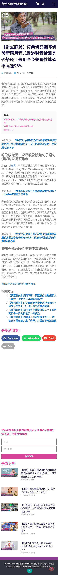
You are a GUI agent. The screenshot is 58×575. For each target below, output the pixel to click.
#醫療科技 (29, 283)
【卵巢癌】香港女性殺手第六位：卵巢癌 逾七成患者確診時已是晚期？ (38, 546)
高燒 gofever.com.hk (14, 4)
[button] (42, 3)
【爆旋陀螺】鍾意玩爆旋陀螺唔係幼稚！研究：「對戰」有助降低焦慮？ (38, 527)
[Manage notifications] (51, 569)
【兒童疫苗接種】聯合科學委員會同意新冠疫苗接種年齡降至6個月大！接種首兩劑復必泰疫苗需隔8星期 (28, 238)
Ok (29, 571)
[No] (54, 567)
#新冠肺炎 (18, 283)
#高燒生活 (6, 283)
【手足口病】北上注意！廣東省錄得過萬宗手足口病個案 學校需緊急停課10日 (38, 508)
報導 (13, 165)
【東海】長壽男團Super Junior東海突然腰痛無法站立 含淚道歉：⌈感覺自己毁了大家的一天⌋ (38, 473)
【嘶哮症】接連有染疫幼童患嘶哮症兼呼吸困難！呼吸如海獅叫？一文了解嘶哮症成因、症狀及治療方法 (28, 144)
